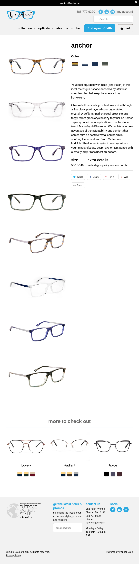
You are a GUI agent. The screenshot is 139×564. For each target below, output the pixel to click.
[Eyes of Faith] (20, 15)
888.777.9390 (85, 11)
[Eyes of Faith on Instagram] (112, 12)
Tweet (80, 176)
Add (126, 176)
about (60, 28)
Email (80, 185)
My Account (125, 11)
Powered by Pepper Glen (119, 551)
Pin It (111, 176)
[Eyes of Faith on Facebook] (100, 12)
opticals (44, 28)
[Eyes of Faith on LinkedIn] (106, 12)
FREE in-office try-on (70, 3)
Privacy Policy (13, 555)
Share (96, 176)
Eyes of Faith (22, 551)
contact (76, 28)
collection (25, 28)
